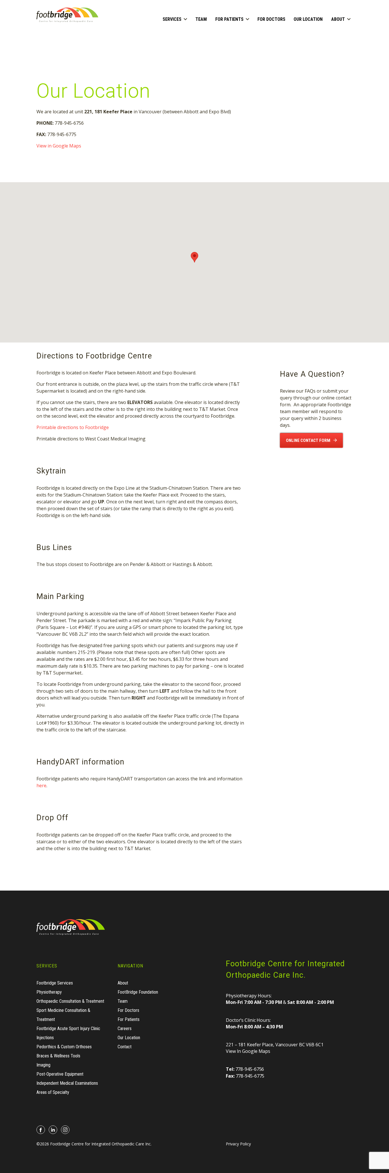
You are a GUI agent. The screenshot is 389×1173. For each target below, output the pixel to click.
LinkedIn (53, 1129)
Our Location (308, 19)
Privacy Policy (238, 1144)
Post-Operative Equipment (59, 1074)
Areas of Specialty (52, 1092)
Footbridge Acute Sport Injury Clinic (68, 1028)
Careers (125, 1028)
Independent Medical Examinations (67, 1083)
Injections (45, 1037)
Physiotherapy (49, 992)
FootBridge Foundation (138, 992)
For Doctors (271, 19)
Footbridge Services (54, 983)
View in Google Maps (58, 146)
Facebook (40, 1129)
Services (172, 19)
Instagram (65, 1129)
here (41, 785)
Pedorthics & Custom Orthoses (64, 1046)
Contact (125, 1046)
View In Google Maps (248, 1051)
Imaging (43, 1065)
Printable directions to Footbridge (72, 427)
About (338, 19)
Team (201, 19)
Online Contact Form (308, 440)
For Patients (229, 19)
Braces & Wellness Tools (58, 1056)
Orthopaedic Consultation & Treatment (70, 1001)
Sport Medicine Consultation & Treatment (63, 1015)
